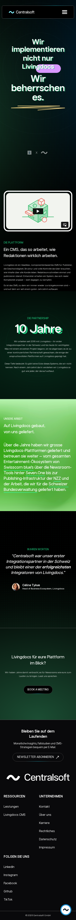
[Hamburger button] (64, 12)
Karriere (44, 823)
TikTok (8, 899)
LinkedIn (9, 867)
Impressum (47, 847)
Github (8, 891)
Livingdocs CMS (14, 815)
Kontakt (44, 806)
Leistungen (11, 806)
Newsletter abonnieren (35, 757)
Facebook (10, 883)
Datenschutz (48, 839)
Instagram (11, 875)
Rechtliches (47, 831)
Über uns (45, 815)
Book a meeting (38, 689)
